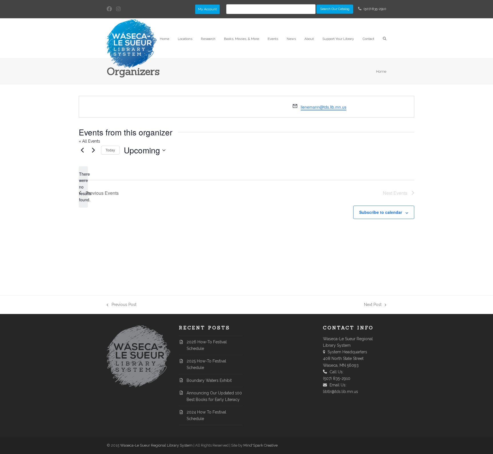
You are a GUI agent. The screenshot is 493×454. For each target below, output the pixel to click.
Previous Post (121, 305)
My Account (207, 9)
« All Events (89, 141)
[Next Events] (93, 150)
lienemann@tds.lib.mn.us (323, 107)
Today (110, 149)
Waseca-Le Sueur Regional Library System (156, 445)
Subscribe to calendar (380, 212)
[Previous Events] (82, 150)
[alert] (83, 187)
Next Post (372, 305)
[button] (385, 38)
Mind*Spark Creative (260, 445)
